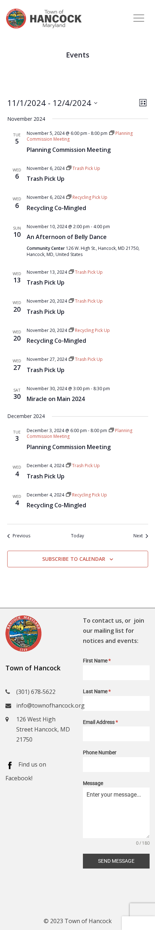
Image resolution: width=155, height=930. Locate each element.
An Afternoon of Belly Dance (67, 237)
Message (93, 783)
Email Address (100, 722)
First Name (97, 661)
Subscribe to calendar (73, 558)
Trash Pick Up (46, 179)
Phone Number (99, 752)
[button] (138, 923)
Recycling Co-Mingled (56, 208)
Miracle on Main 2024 (56, 399)
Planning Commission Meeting (69, 150)
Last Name (97, 691)
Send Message (116, 861)
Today (77, 536)
